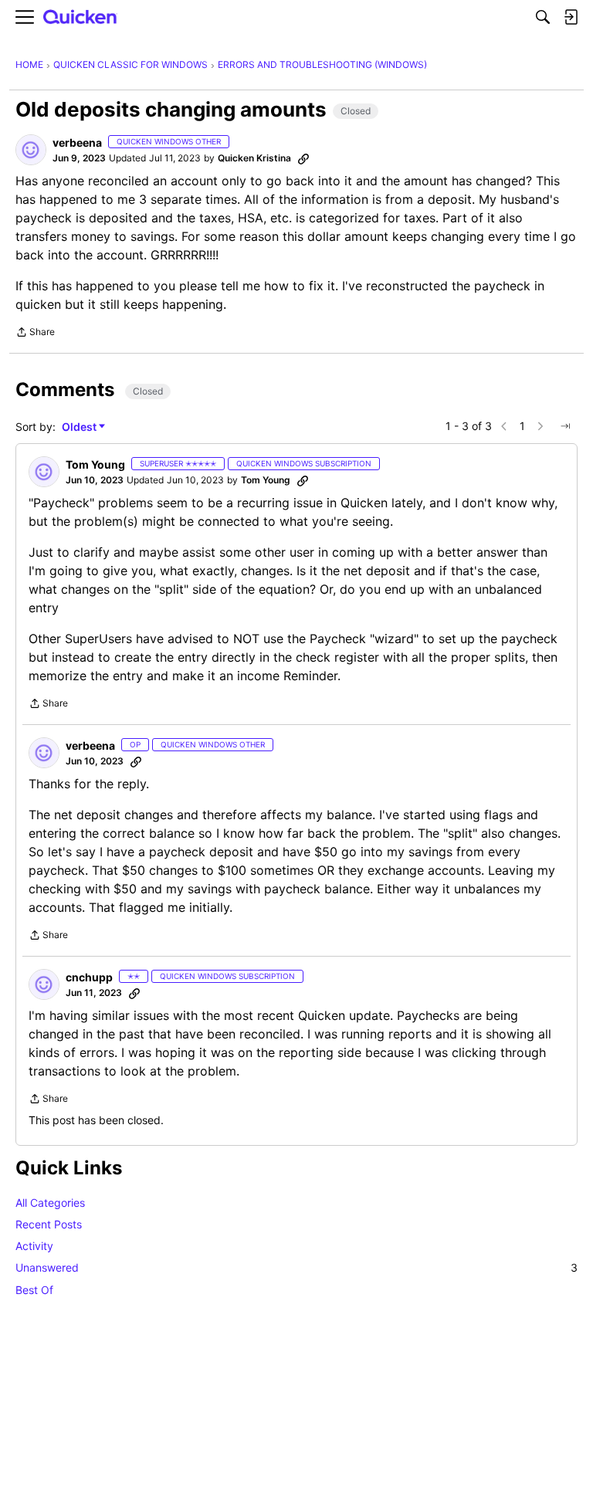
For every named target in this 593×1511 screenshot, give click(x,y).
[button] (30, 149)
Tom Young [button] (95, 464)
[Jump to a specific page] (565, 426)
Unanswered (296, 1267)
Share (35, 333)
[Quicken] (80, 17)
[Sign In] (571, 17)
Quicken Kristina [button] (254, 158)
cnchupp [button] (89, 977)
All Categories (50, 1202)
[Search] (543, 17)
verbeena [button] (77, 142)
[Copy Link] (303, 158)
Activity (34, 1245)
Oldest (80, 427)
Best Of (34, 1289)
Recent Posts (48, 1224)
